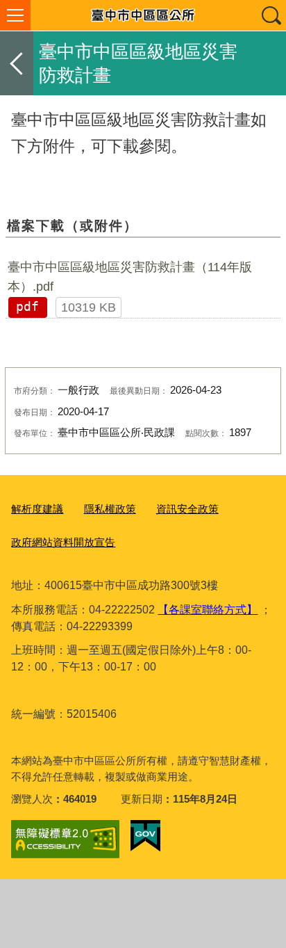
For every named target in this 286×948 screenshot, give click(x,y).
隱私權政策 (110, 509)
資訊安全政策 (187, 509)
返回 (16, 63)
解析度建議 (37, 509)
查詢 (270, 15)
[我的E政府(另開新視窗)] (145, 836)
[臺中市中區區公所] (143, 15)
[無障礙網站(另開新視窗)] (65, 839)
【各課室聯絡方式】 (208, 610)
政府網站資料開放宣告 (63, 542)
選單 (15, 15)
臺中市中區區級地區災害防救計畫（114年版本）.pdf (130, 277)
